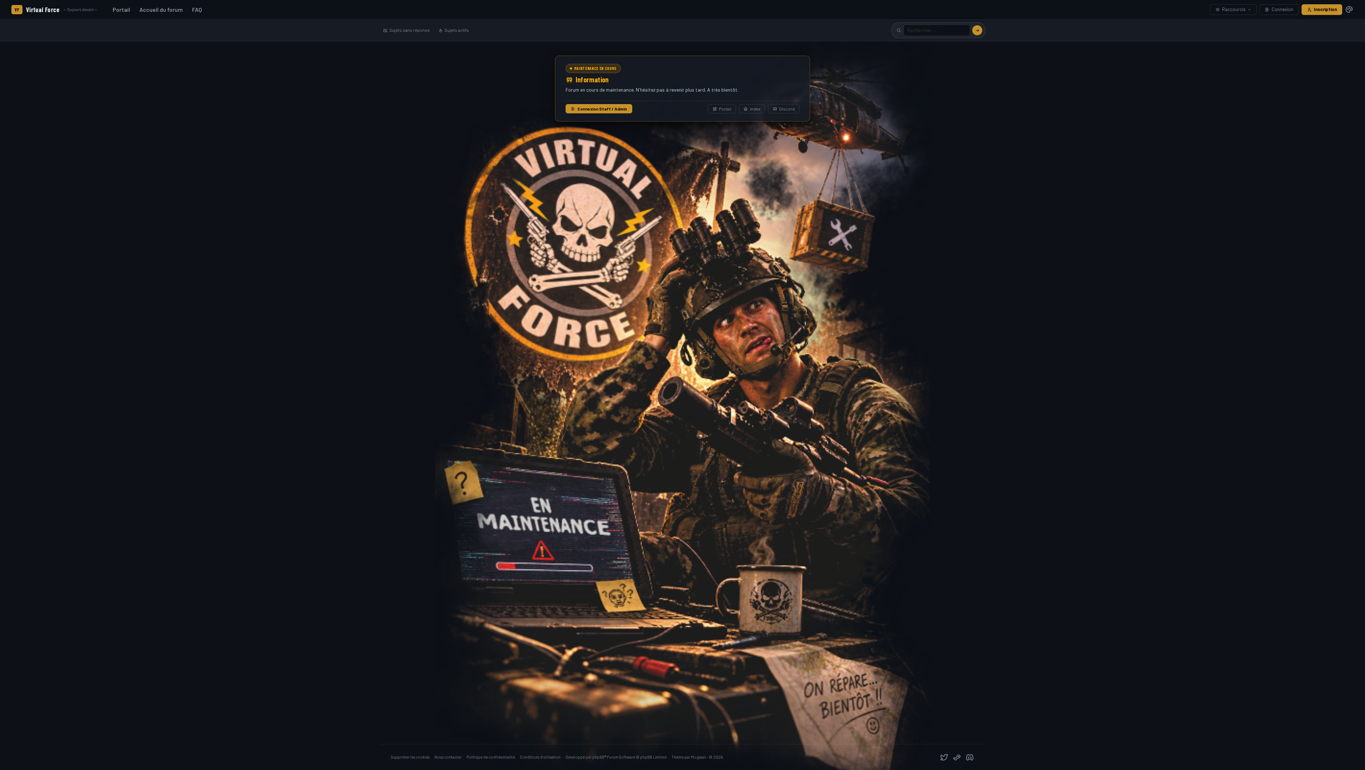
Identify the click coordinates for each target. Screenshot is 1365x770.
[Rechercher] (977, 30)
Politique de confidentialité (491, 757)
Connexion (1282, 9)
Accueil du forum (161, 9)
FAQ (197, 9)
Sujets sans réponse (409, 29)
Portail (121, 9)
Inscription (1325, 9)
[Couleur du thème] (1349, 9)
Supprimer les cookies (410, 757)
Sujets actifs (456, 29)
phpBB (598, 757)
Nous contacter (448, 757)
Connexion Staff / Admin (602, 108)
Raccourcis (1234, 9)
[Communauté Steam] (957, 757)
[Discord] (969, 757)
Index (755, 108)
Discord (787, 108)
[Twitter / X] (944, 757)
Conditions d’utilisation (540, 757)
